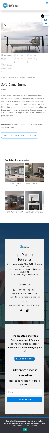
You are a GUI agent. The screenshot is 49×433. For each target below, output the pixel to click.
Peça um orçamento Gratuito (20, 135)
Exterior (18, 78)
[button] (5, 25)
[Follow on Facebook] (21, 311)
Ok (25, 429)
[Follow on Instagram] (28, 311)
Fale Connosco (24, 359)
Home (3, 78)
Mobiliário (10, 78)
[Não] (46, 425)
